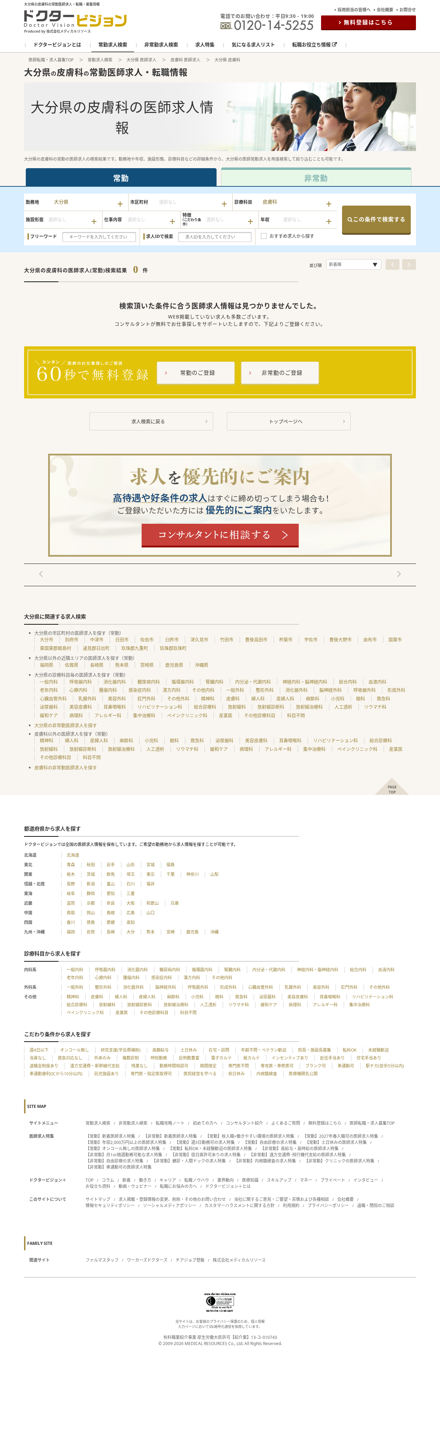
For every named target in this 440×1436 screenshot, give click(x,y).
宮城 (150, 865)
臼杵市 (172, 639)
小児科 (337, 698)
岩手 (111, 865)
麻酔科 (312, 698)
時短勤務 (159, 1058)
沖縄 (214, 932)
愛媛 (111, 922)
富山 (111, 884)
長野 (71, 884)
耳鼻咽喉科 (114, 707)
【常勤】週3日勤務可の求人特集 (205, 1142)
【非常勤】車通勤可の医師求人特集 (119, 1167)
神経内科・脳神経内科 (305, 682)
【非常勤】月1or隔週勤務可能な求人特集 (124, 1155)
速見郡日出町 (96, 648)
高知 (130, 922)
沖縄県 (201, 665)
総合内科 (348, 682)
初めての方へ (205, 1123)
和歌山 (152, 903)
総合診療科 (205, 707)
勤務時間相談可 (174, 1066)
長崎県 (96, 665)
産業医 (225, 715)
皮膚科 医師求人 (185, 60)
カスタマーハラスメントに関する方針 (240, 1205)
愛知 (111, 893)
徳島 (91, 922)
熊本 (150, 932)
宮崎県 (147, 665)
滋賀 (71, 903)
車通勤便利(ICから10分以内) (56, 1074)
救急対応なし (70, 1058)
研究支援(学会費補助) (121, 1050)
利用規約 (291, 1205)
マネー (306, 1180)
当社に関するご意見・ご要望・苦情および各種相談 (281, 1199)
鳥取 (71, 913)
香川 (71, 922)
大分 (130, 932)
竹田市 (226, 639)
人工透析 (343, 707)
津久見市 (199, 639)
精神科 (207, 698)
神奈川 (192, 874)
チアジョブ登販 (190, 1260)
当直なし (38, 1058)
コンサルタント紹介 (244, 1123)
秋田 (91, 865)
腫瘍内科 (108, 690)
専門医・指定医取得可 (151, 1074)
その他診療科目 (259, 715)
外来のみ (102, 1058)
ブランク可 (315, 1066)
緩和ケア (49, 715)
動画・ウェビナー (135, 1186)
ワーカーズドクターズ (147, 1260)
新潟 (91, 884)
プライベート (332, 1180)
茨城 (91, 874)
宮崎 (170, 932)
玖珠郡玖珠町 (173, 648)
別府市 (71, 639)
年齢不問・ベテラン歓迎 (263, 1050)
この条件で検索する (379, 219)
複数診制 (130, 1058)
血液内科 (377, 682)
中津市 (96, 639)
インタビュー (365, 1180)
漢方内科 (171, 690)
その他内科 (203, 690)
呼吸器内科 (80, 682)
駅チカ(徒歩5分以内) (385, 1066)
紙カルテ (251, 1058)
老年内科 (49, 690)
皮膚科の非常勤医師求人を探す (65, 767)
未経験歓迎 (378, 1050)
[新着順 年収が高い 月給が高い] (353, 264)
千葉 (170, 874)
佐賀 (91, 932)
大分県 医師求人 (141, 60)
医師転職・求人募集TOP (51, 60)
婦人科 (258, 698)
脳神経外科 (330, 690)
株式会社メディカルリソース (239, 1260)
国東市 (395, 639)
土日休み (188, 1050)
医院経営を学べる (200, 1074)
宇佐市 (311, 639)
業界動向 (225, 1180)
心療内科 (78, 690)
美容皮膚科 (80, 707)
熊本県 (122, 665)
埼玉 (130, 874)
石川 (130, 884)
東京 (150, 874)
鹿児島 (192, 932)
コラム (108, 1180)
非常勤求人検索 (133, 1123)
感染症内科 (140, 690)
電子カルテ (221, 1058)
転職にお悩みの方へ (178, 1186)
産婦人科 (285, 698)
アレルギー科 (108, 715)
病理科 (76, 715)
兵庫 (174, 903)
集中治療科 (144, 715)
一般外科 (235, 690)
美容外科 (117, 698)
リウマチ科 (375, 707)
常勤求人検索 (100, 60)
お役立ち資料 (98, 1186)
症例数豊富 (189, 1058)
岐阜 (71, 893)
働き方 (145, 1180)
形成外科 (396, 690)
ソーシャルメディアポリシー (169, 1205)
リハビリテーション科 (160, 707)
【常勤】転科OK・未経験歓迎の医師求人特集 (210, 1148)
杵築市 (286, 639)
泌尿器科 (49, 707)
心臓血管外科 (53, 698)
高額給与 (160, 1050)
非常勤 (316, 178)
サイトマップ (98, 1199)
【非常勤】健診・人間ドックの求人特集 (189, 1161)
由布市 (370, 639)
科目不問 (296, 715)
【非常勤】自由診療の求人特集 (114, 1161)
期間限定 (208, 1066)
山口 (150, 913)
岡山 (91, 913)
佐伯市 (147, 639)
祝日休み (236, 1074)
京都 (91, 903)
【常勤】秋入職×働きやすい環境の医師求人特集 (249, 1136)
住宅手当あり (368, 1058)
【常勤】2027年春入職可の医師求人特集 (340, 1136)
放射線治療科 (309, 707)
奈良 (111, 903)
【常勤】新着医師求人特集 (110, 1136)
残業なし (139, 1066)
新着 (126, 1180)
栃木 (71, 874)
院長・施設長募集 (314, 1050)
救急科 (383, 698)
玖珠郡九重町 (134, 648)
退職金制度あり (44, 1066)
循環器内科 (183, 682)
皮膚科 (233, 698)
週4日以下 (39, 1050)
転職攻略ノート (170, 1123)
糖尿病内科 (149, 682)
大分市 (46, 639)
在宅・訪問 (219, 1050)
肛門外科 (146, 698)
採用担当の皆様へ (354, 10)
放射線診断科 (270, 707)
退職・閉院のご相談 (375, 1205)
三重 (130, 893)
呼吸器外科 (364, 690)
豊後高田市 (256, 639)
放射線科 (237, 707)
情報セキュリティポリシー (110, 1205)
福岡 (71, 932)
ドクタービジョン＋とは (228, 1186)
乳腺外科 (87, 698)
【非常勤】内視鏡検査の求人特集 (265, 1161)
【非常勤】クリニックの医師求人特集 (339, 1161)
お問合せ (407, 10)
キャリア (168, 1180)
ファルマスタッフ (102, 1260)
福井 (150, 884)
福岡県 (46, 665)
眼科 (360, 698)
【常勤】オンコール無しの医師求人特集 (123, 1148)
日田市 (122, 639)
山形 (130, 865)
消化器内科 (114, 682)
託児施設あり (106, 1074)
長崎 (111, 932)
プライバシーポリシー (328, 1205)
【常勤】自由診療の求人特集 (270, 1142)
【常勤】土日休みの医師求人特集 (336, 1142)
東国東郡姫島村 (55, 648)
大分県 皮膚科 (227, 60)
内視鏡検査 (266, 1074)
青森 (71, 865)
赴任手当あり (332, 1058)
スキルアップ (279, 1180)
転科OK (349, 1050)
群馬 (111, 874)
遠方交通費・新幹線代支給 (95, 1066)
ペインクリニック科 (187, 715)
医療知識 (250, 1180)
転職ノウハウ (196, 1180)
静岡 (91, 893)
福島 (170, 865)
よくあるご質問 (285, 1123)
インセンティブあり (290, 1058)
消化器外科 (296, 690)
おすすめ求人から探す (292, 236)
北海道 (73, 855)
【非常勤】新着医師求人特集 (170, 1136)
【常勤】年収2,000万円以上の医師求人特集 (126, 1142)
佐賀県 (71, 665)
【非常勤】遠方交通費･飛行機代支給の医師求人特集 (297, 1155)
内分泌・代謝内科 (253, 682)
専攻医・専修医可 (277, 1066)
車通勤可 (346, 1066)
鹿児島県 (174, 665)
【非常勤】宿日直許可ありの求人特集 (205, 1155)
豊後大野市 (340, 639)
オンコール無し (74, 1050)
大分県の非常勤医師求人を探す (65, 725)
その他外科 (178, 698)
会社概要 (385, 10)
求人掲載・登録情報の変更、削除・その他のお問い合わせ (172, 1199)
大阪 (130, 903)
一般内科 (49, 682)
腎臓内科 (214, 682)
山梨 (214, 874)
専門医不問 (238, 1066)
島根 (111, 913)
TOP (90, 1180)
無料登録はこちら (368, 22)
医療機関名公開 (303, 1074)
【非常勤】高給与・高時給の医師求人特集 (299, 1148)
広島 (130, 913)
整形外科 (265, 690)
